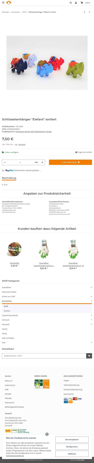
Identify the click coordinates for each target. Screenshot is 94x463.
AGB (6, 389)
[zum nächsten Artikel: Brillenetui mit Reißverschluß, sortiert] (89, 12)
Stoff (6, 306)
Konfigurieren (72, 447)
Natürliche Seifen (9, 292)
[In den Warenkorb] (89, 355)
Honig (4, 333)
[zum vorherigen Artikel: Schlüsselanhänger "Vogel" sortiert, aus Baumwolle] (84, 12)
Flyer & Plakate (8, 338)
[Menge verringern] (4, 162)
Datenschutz (10, 385)
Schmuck (5, 320)
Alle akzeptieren (72, 439)
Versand (22, 144)
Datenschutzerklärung (15, 456)
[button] (71, 2)
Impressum (9, 402)
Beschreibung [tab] (9, 178)
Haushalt (5, 324)
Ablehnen (72, 454)
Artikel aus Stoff (8, 296)
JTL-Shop (81, 460)
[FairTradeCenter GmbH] (8, 3)
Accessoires (7, 301)
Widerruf (8, 381)
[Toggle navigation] (3, 1)
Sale (3, 342)
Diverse (7, 311)
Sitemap (8, 398)
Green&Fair (6, 287)
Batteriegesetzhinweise (14, 407)
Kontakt (8, 394)
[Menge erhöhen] (42, 162)
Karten (4, 329)
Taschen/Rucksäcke (10, 315)
